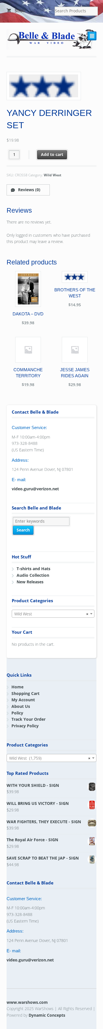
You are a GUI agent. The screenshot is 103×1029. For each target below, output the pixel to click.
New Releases (30, 581)
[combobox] (53, 614)
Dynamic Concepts (47, 1015)
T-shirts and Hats (33, 568)
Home (17, 687)
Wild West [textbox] (51, 614)
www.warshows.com (27, 1002)
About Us (20, 706)
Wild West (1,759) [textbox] (50, 758)
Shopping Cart (25, 693)
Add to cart (52, 154)
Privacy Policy (25, 725)
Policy (17, 713)
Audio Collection (33, 575)
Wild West (52, 175)
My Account (23, 699)
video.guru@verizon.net (35, 488)
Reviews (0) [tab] (28, 189)
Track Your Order (28, 719)
